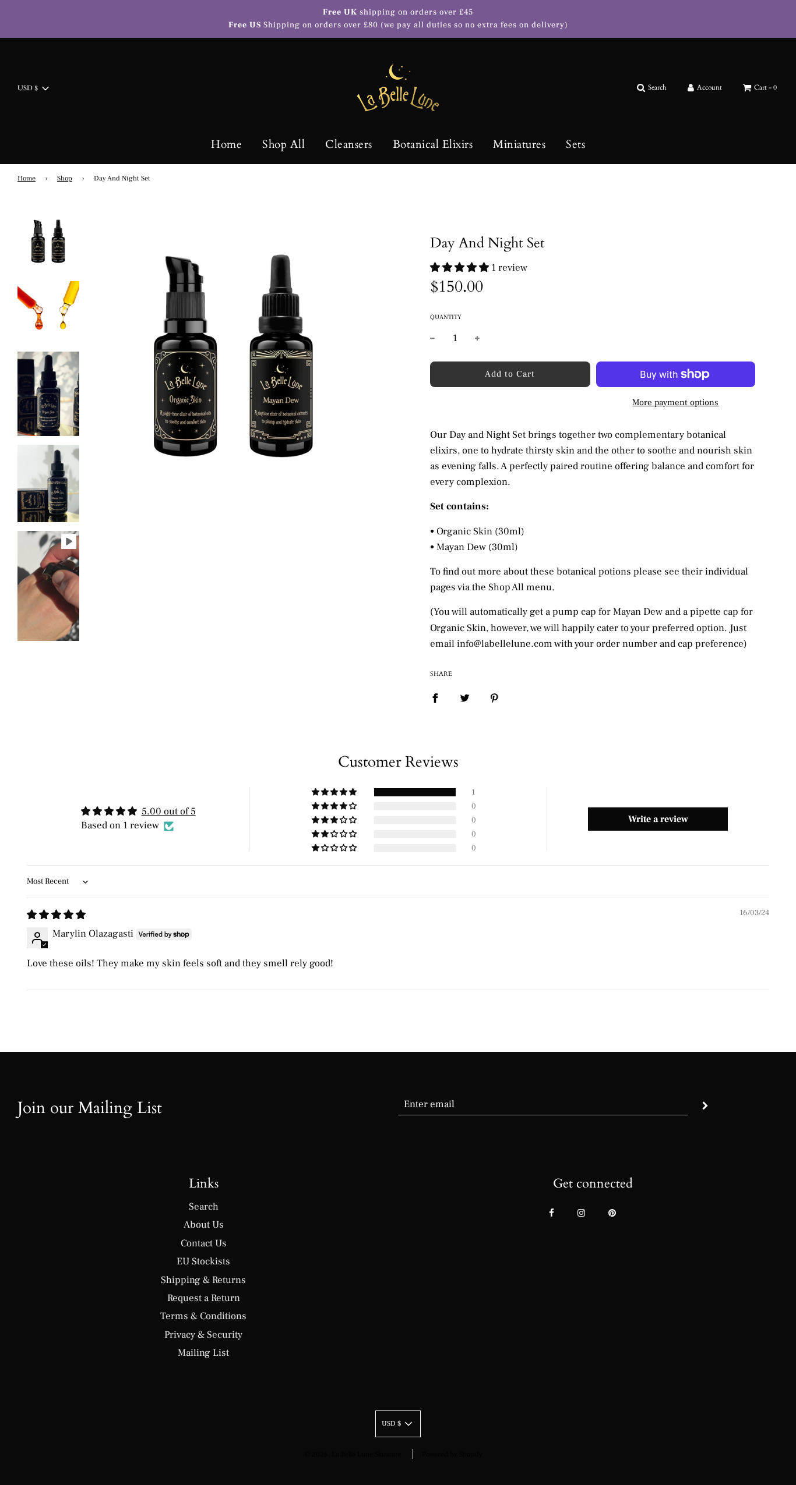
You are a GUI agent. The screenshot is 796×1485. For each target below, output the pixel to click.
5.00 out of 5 (169, 811)
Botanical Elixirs (433, 144)
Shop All (283, 144)
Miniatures (519, 144)
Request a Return (203, 1298)
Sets (575, 144)
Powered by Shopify (452, 1454)
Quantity (446, 317)
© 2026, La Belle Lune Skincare (353, 1454)
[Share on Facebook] (435, 698)
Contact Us (204, 1243)
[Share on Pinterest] (494, 698)
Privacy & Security (203, 1334)
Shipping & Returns (203, 1280)
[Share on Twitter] (464, 698)
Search (204, 1206)
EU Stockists (203, 1261)
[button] (459, 267)
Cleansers (348, 144)
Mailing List (203, 1352)
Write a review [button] (658, 819)
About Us (204, 1224)
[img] (56, 915)
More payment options (675, 402)
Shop (64, 178)
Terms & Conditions (203, 1316)
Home (226, 144)
